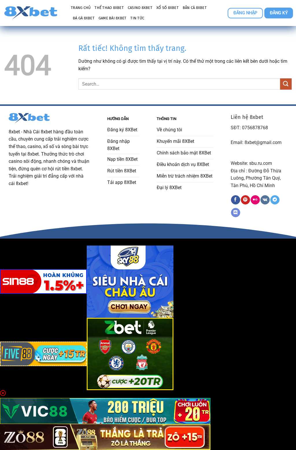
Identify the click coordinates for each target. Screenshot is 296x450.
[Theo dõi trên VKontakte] (264, 199)
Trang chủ (80, 7)
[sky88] (130, 281)
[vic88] (105, 410)
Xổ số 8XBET (167, 7)
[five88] (43, 353)
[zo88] (105, 436)
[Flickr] (255, 199)
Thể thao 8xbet (109, 7)
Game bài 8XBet (113, 18)
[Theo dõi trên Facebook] (235, 199)
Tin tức (137, 18)
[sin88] (43, 281)
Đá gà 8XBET (84, 18)
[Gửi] (286, 84)
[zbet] (130, 353)
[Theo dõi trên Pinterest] (245, 199)
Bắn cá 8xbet (195, 7)
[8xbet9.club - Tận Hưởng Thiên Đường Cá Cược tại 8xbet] (33, 13)
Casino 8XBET (140, 7)
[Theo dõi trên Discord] (235, 212)
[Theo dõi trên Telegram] (274, 199)
